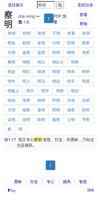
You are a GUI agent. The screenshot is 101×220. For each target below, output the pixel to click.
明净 (41, 71)
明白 (41, 62)
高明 (71, 42)
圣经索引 (16, 5)
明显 (86, 81)
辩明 (27, 33)
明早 (45, 90)
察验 (84, 23)
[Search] (60, 4)
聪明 (26, 42)
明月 (30, 90)
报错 (90, 189)
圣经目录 (85, 5)
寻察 (86, 119)
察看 (84, 14)
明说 (56, 81)
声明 (56, 100)
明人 (26, 81)
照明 (86, 110)
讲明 (56, 52)
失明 (71, 100)
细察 (26, 110)
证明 (11, 119)
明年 (11, 81)
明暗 (26, 62)
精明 (71, 52)
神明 (41, 100)
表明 (41, 33)
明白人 (58, 62)
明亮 (71, 71)
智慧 (83, 181)
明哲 (60, 90)
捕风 (67, 181)
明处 (11, 71)
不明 (56, 33)
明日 (41, 81)
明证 (75, 90)
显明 (41, 110)
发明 (41, 42)
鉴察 (26, 52)
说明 (86, 100)
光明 (11, 52)
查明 (86, 33)
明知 (11, 100)
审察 (26, 100)
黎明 (11, 62)
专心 (50, 181)
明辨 (75, 62)
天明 (11, 110)
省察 (71, 110)
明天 (71, 81)
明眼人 (13, 90)
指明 (26, 119)
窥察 (56, 119)
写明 (56, 110)
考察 (86, 52)
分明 (56, 42)
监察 (41, 52)
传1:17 (10, 139)
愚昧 (18, 181)
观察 (86, 42)
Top (12, 190)
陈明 (41, 119)
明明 (86, 71)
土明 (71, 119)
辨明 (12, 33)
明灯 (26, 71)
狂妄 (34, 181)
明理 (56, 71)
